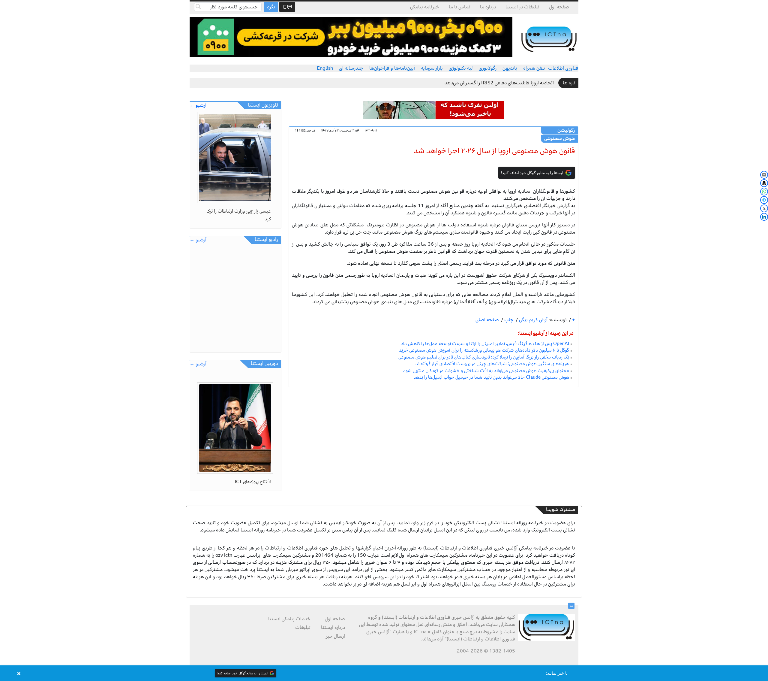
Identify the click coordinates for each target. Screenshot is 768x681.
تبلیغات (302, 627)
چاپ (508, 320)
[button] (384, 673)
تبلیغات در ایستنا (522, 7)
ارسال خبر (335, 636)
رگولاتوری (487, 68)
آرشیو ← (198, 105)
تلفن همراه (534, 68)
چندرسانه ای (351, 68)
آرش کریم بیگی (533, 320)
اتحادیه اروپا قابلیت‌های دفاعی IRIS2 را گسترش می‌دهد (499, 83)
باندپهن (509, 68)
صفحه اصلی (487, 320)
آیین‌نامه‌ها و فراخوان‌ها (392, 68)
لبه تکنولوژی (461, 68)
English (325, 68)
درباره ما (488, 7)
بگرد (271, 7)
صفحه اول (559, 7)
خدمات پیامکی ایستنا (289, 619)
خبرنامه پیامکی (424, 7)
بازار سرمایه (432, 68)
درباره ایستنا (333, 627)
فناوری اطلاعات (563, 68)
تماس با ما (459, 7)
